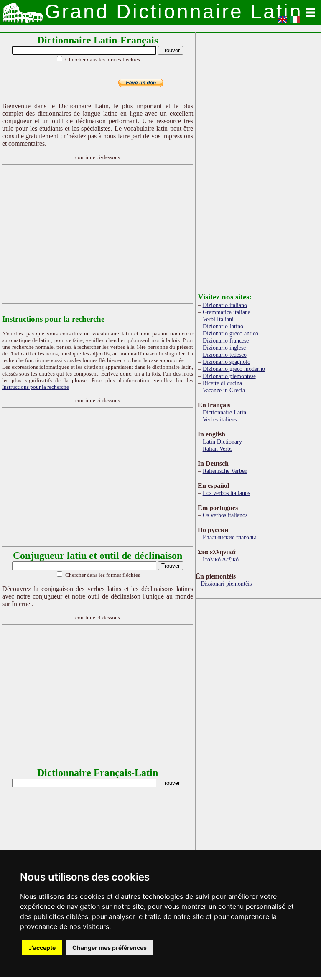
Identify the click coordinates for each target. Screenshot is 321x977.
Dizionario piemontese (229, 376)
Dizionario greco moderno (234, 368)
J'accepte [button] (42, 947)
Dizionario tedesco (225, 354)
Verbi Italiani (218, 319)
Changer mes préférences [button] (109, 947)
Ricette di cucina (222, 383)
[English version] (283, 22)
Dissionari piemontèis (226, 583)
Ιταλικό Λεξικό (221, 559)
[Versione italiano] (295, 22)
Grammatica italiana (226, 312)
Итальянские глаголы (229, 537)
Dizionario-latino (223, 326)
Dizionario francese (226, 340)
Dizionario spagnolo (226, 361)
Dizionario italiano (225, 305)
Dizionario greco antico (230, 333)
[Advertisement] (160, 233)
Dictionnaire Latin (224, 412)
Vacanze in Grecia (224, 390)
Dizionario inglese (224, 347)
